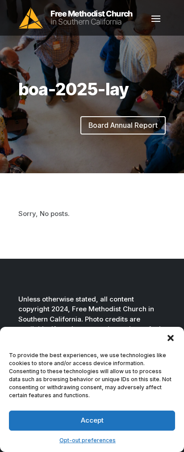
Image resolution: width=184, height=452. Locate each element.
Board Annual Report (123, 125)
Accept (92, 420)
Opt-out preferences (87, 440)
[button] (170, 338)
